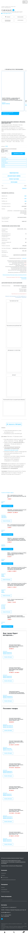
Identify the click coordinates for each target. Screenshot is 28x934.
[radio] (3, 151)
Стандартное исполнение (8, 20)
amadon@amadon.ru (7, 13)
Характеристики (14, 172)
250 (25, 201)
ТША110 (3, 164)
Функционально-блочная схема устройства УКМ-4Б (14, 274)
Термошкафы (20, 16)
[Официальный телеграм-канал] (13, 10)
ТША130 (3, 166)
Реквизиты (3, 873)
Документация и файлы (14, 175)
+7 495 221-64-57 (6, 10)
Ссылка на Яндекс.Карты (7, 492)
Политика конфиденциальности (8, 879)
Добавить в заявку (18, 153)
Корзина (21, 931)
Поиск (14, 932)
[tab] (14, 172)
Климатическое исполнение (9, 148)
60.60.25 (24, 188)
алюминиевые (5, 158)
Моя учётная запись (4, 932)
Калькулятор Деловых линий (11, 450)
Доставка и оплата (5, 891)
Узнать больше (6, 520)
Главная (8, 16)
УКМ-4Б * (24, 258)
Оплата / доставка (14, 179)
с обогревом (20, 20)
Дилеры (3, 875)
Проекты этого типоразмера (14, 69)
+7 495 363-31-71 (12, 907)
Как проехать (5, 877)
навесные (4, 160)
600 (25, 195)
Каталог (3, 887)
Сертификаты (4, 889)
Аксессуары (14, 182)
